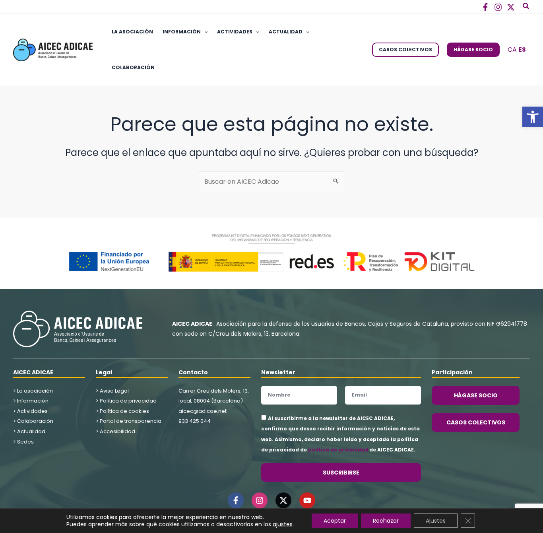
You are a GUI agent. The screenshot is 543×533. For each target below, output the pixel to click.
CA (512, 49)
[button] (532, 117)
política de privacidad (338, 449)
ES (522, 49)
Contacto (193, 372)
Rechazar (386, 521)
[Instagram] (498, 7)
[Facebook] (485, 7)
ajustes (283, 524)
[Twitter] (511, 7)
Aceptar (335, 521)
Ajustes (436, 521)
